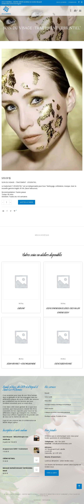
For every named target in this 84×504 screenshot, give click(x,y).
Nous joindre (61, 2)
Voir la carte (52, 473)
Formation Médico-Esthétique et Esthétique (58, 405)
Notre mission (49, 408)
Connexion (72, 2)
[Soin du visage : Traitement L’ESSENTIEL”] (3, 211)
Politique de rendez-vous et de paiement (57, 412)
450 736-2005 (60, 442)
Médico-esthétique (42, 235)
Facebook (37, 500)
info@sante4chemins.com (62, 444)
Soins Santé (48, 397)
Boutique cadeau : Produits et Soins (55, 416)
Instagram (46, 500)
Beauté (47, 393)
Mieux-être (48, 401)
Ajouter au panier (26, 202)
